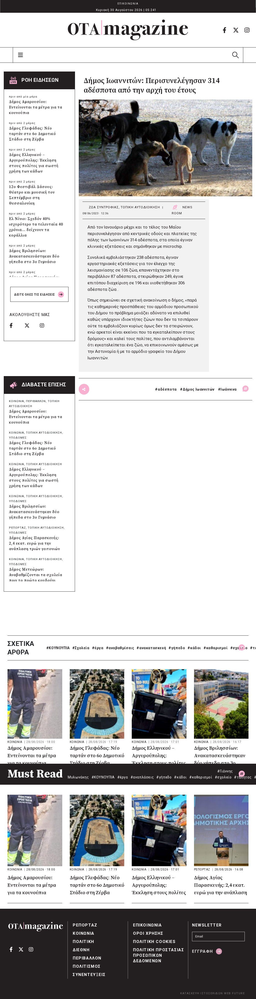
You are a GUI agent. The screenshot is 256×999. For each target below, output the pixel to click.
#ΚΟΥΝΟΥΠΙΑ (58, 648)
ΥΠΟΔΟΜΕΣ (18, 437)
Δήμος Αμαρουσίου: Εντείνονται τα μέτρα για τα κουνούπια (35, 107)
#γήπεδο (176, 648)
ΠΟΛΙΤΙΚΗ (83, 941)
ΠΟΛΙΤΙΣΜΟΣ (87, 966)
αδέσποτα (167, 389)
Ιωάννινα (228, 389)
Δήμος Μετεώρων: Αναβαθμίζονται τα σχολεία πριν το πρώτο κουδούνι (35, 575)
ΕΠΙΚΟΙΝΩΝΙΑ (128, 3)
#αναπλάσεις (142, 777)
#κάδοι (194, 648)
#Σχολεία (81, 648)
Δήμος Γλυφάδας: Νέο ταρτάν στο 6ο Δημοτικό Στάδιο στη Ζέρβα (32, 134)
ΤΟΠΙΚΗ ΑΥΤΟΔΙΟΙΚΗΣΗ (140, 207)
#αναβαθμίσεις (120, 648)
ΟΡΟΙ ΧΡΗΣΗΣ (148, 933)
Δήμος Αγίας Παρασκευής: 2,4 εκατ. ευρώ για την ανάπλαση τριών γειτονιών (34, 543)
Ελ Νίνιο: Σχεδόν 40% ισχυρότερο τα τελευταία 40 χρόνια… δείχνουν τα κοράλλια (36, 227)
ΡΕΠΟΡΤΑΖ (17, 527)
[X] (235, 30)
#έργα (98, 648)
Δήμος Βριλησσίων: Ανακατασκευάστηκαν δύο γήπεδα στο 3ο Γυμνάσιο (34, 256)
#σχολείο (239, 648)
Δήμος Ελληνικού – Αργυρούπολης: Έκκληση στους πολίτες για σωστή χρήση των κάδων (33, 163)
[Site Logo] (128, 30)
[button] (235, 55)
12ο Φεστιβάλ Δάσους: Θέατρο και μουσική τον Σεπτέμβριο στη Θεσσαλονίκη (32, 195)
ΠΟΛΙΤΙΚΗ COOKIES (154, 941)
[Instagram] (247, 30)
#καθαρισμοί (216, 648)
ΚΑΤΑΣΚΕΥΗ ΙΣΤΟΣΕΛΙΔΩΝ (201, 993)
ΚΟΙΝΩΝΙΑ (16, 401)
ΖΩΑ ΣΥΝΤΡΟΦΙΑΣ (104, 207)
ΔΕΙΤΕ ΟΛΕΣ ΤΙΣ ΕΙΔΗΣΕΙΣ (35, 294)
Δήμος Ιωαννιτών (198, 389)
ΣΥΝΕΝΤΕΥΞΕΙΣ (89, 974)
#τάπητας (243, 777)
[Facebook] (224, 30)
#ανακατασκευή (151, 648)
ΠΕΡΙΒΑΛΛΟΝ (36, 401)
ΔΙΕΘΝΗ (81, 949)
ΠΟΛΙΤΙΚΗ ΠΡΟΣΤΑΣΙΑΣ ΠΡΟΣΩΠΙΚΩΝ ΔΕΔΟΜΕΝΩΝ (158, 955)
